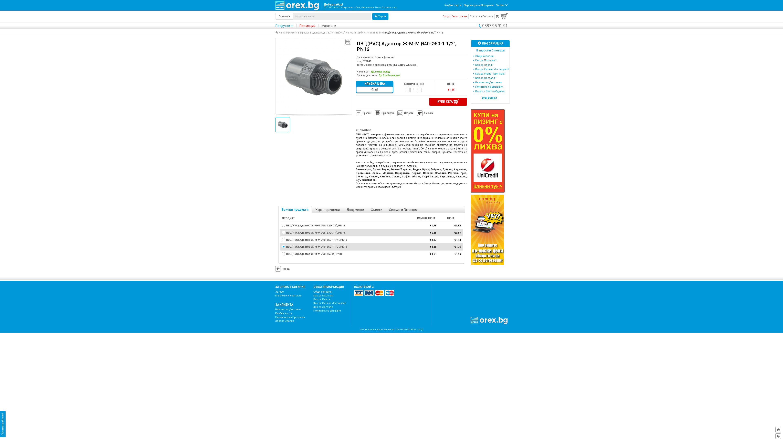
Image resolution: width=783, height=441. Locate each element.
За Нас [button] (500, 5)
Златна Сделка (284, 320)
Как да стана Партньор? (490, 73)
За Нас (279, 291)
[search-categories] (284, 16)
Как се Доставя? (485, 77)
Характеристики (327, 210)
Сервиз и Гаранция (403, 210)
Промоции (307, 26)
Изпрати (409, 113)
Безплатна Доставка (488, 82)
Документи (355, 210)
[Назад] (778, 436)
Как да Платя (321, 299)
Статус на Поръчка (481, 16)
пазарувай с (364, 286)
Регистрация (459, 16)
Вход (446, 16)
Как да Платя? (484, 64)
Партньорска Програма (478, 5)
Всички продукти (295, 210)
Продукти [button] (282, 26)
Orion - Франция (384, 57)
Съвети (376, 210)
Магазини (328, 26)
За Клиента (284, 304)
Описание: (363, 130)
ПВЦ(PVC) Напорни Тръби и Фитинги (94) (357, 32)
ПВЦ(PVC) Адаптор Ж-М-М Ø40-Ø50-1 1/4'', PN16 (316, 239)
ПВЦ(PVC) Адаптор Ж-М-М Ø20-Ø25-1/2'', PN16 (315, 225)
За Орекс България (290, 286)
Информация (492, 43)
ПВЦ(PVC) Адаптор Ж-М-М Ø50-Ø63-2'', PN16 (314, 253)
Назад (286, 268)
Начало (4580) (287, 32)
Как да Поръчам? (486, 60)
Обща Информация (328, 286)
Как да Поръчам (323, 295)
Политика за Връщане (489, 86)
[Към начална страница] (778, 429)
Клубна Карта (453, 5)
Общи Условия (484, 56)
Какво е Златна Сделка (489, 91)
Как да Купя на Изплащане (329, 303)
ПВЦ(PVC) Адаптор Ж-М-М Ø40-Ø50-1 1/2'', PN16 (316, 246)
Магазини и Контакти (288, 295)
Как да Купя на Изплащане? (492, 69)
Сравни (367, 113)
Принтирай (388, 113)
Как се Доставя (323, 306)
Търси (382, 16)
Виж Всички (489, 97)
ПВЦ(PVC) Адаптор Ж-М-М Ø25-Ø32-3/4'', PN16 (315, 232)
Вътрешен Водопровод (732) (314, 32)
